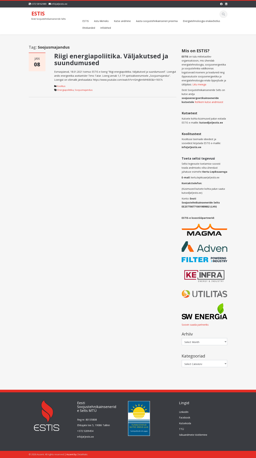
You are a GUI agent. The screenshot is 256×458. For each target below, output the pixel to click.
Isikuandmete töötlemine (193, 435)
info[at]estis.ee (59, 3)
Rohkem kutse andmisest (209, 102)
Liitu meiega (199, 84)
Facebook (184, 417)
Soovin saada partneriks (195, 324)
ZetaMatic (82, 454)
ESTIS (38, 13)
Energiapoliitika (65, 89)
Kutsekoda (185, 423)
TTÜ (181, 429)
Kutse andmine (122, 21)
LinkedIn (183, 412)
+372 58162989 (38, 3)
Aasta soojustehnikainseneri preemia (157, 21)
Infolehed (105, 27)
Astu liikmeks (101, 21)
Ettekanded (88, 27)
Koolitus (61, 86)
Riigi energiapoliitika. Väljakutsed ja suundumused (111, 59)
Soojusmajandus (84, 89)
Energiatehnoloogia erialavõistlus (201, 21)
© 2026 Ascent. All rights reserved (46, 454)
